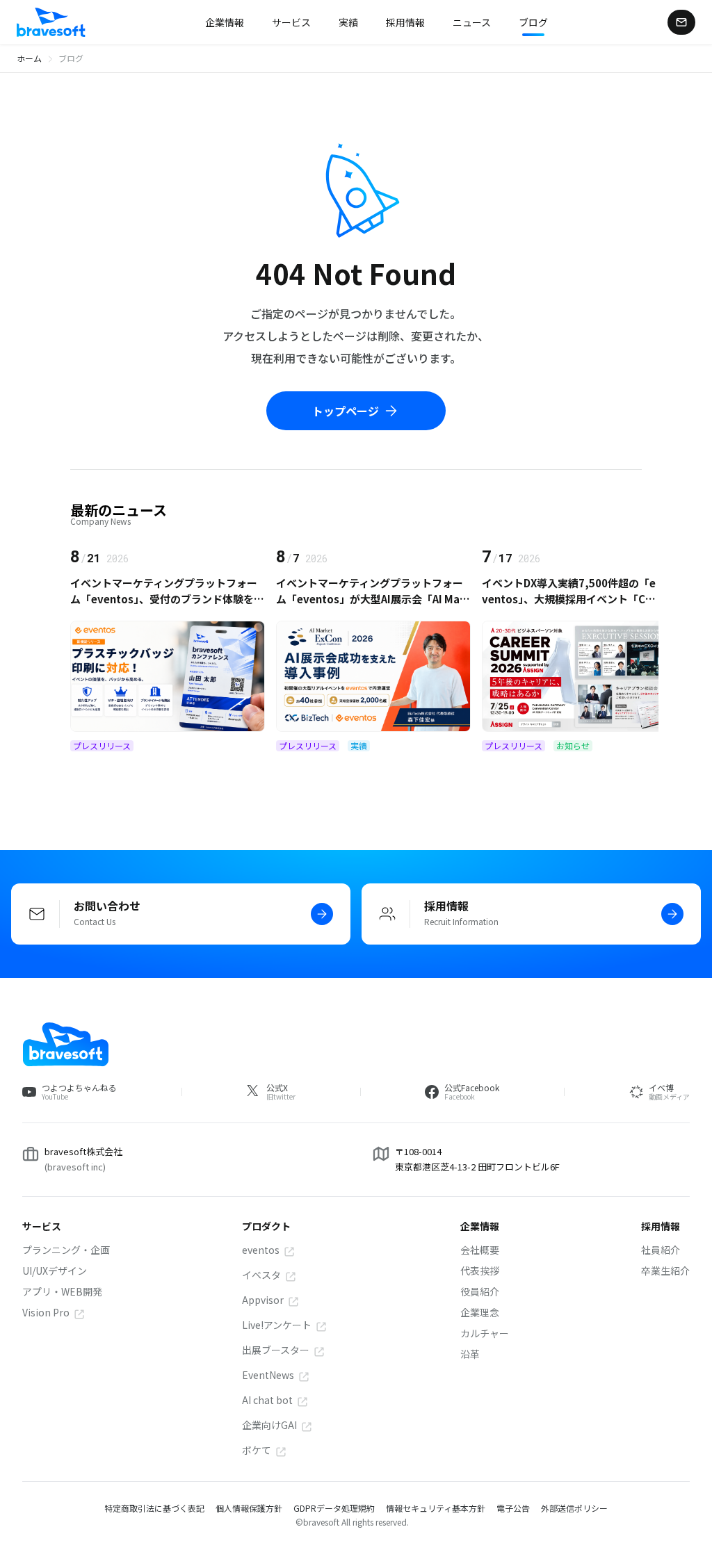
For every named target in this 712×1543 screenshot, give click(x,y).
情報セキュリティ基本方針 (435, 1508)
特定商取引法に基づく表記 (154, 1508)
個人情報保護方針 (249, 1508)
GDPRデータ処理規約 (334, 1508)
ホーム (29, 58)
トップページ (345, 410)
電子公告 (513, 1508)
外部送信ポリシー (574, 1508)
